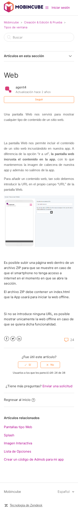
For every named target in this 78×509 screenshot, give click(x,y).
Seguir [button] (39, 99)
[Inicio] (23, 11)
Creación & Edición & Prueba (43, 22)
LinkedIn (19, 338)
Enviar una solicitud (57, 386)
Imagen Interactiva (18, 443)
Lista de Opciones (17, 451)
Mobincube (11, 22)
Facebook (6, 338)
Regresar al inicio (17, 400)
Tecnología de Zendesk (26, 505)
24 (71, 340)
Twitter (13, 338)
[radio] (27, 365)
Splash (9, 435)
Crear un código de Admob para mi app (34, 459)
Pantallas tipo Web (18, 427)
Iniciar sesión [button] (61, 7)
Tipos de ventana (15, 27)
